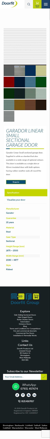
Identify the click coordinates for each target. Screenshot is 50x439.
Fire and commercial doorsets (25, 331)
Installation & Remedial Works (25, 336)
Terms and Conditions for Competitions (25, 329)
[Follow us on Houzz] (28, 395)
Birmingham (8, 425)
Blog (25, 326)
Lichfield (29, 425)
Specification (13, 192)
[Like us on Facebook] (17, 395)
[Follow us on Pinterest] (23, 395)
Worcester (29, 428)
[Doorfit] (25, 299)
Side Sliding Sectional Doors (25, 315)
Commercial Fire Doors (25, 333)
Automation (25, 322)
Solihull (37, 425)
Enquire (16, 182)
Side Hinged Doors (25, 317)
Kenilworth (19, 425)
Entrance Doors (25, 324)
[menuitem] (25, 315)
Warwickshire (17, 428)
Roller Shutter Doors (25, 320)
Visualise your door (16, 200)
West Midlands (41, 428)
